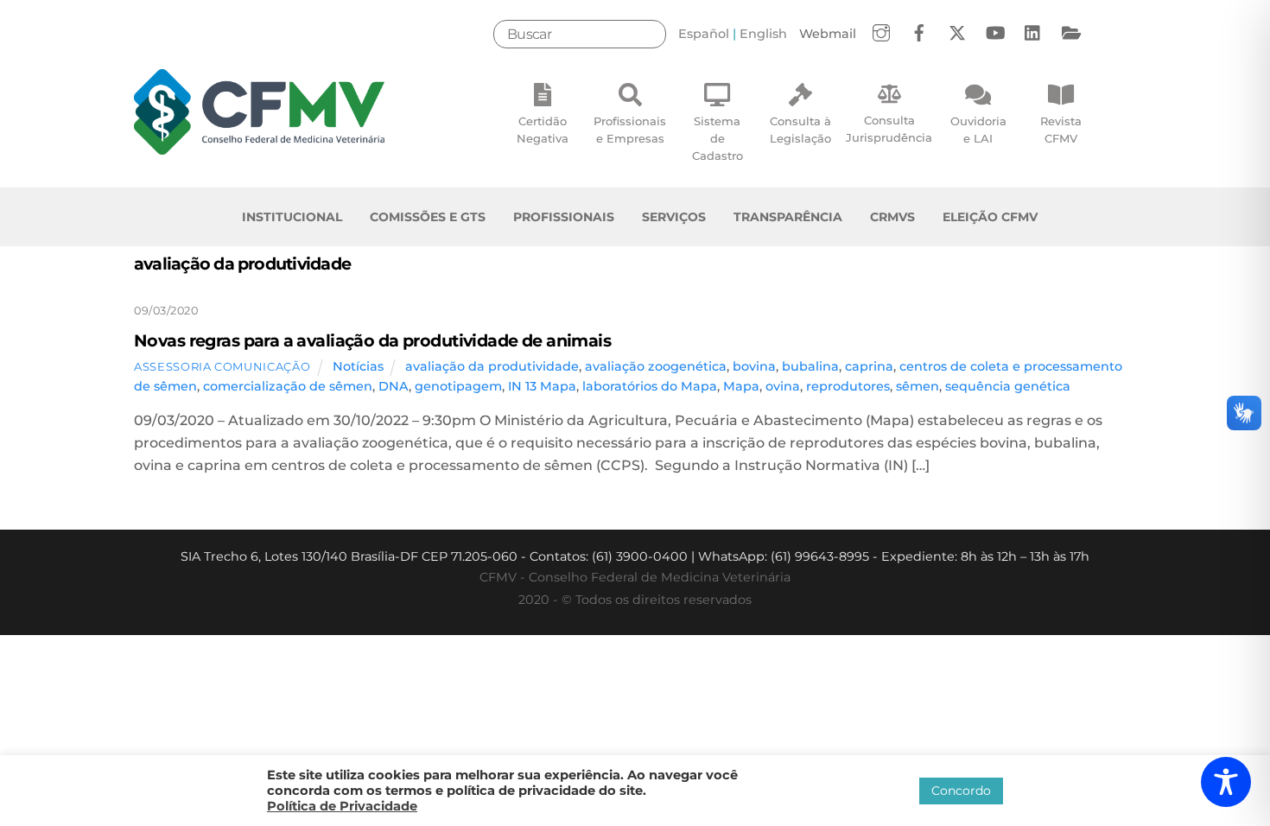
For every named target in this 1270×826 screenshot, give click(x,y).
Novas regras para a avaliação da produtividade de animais (372, 340)
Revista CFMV (1061, 129)
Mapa (741, 386)
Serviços (674, 217)
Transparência (787, 217)
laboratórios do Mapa (649, 386)
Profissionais (563, 217)
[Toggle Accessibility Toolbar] (1226, 782)
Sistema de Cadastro (717, 138)
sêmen (917, 386)
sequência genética (1007, 386)
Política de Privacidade (342, 806)
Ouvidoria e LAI (978, 129)
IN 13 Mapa (542, 386)
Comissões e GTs (428, 217)
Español (703, 33)
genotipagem (458, 386)
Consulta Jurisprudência (889, 128)
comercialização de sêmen (287, 386)
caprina (869, 366)
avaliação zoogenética (656, 366)
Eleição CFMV (990, 217)
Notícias (358, 366)
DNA (393, 386)
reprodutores (848, 386)
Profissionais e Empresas (630, 129)
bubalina (810, 366)
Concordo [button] (961, 790)
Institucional (292, 217)
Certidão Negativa (542, 129)
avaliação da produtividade (492, 366)
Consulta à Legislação (800, 129)
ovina (782, 386)
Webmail (827, 33)
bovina (754, 366)
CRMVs (892, 217)
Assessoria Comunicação (222, 366)
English (763, 33)
